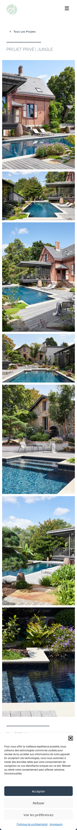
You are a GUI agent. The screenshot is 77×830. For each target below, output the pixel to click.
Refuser (38, 803)
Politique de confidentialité (32, 824)
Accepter (38, 791)
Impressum (56, 824)
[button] (70, 738)
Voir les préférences (38, 815)
